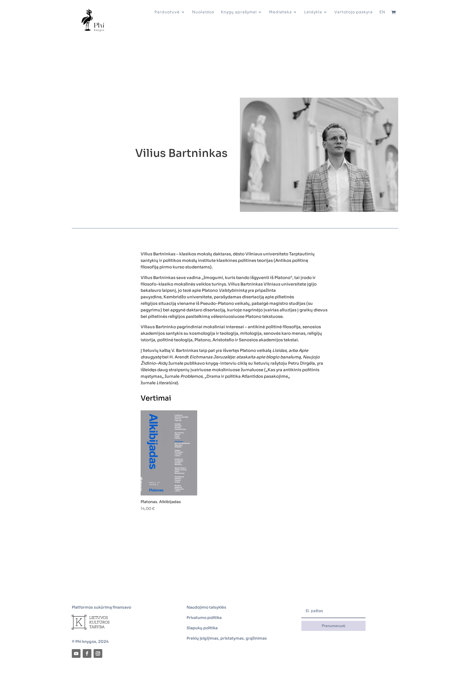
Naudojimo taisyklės (206, 607)
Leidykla (313, 12)
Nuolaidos (203, 12)
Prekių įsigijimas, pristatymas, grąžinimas (227, 638)
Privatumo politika (204, 617)
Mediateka (280, 12)
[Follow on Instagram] (98, 653)
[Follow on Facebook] (87, 653)
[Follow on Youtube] (76, 653)
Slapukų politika (202, 627)
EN (382, 12)
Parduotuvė (167, 12)
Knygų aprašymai (239, 12)
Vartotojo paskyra (353, 12)
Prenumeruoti (333, 626)
